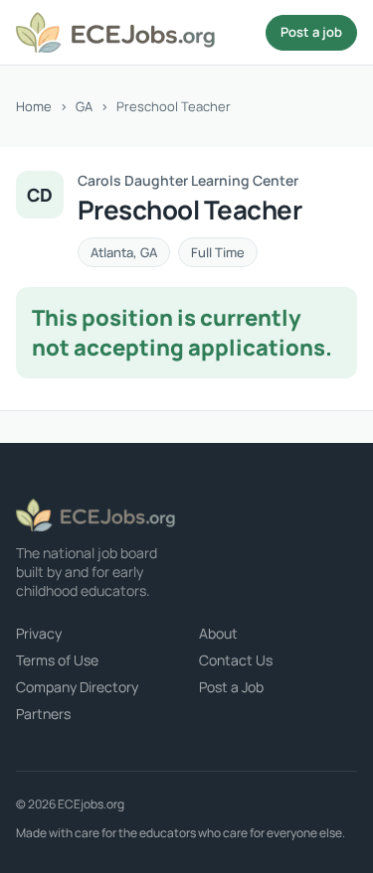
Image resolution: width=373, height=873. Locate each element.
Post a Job (231, 686)
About (218, 633)
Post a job (311, 32)
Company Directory (77, 686)
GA (84, 106)
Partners (43, 713)
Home (34, 106)
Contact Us (236, 660)
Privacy (39, 633)
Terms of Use (57, 660)
